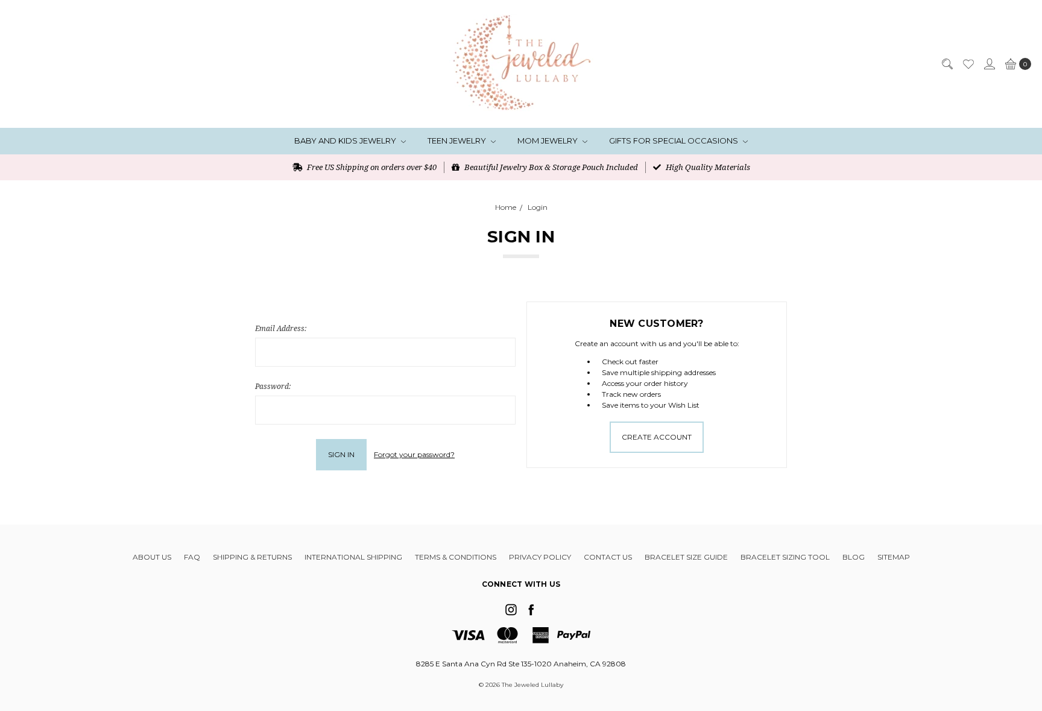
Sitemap (893, 556)
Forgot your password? (414, 454)
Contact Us (608, 556)
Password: (273, 386)
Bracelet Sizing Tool (785, 556)
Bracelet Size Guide (686, 556)
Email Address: (280, 328)
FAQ (192, 556)
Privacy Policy (540, 556)
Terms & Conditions (455, 556)
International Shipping (353, 556)
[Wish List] (967, 64)
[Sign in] (989, 64)
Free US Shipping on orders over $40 (371, 167)
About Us (152, 556)
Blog (853, 556)
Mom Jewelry (548, 140)
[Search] (946, 64)
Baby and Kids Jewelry (346, 140)
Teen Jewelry (458, 140)
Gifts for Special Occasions (674, 140)
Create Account (657, 436)
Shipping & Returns (252, 556)
